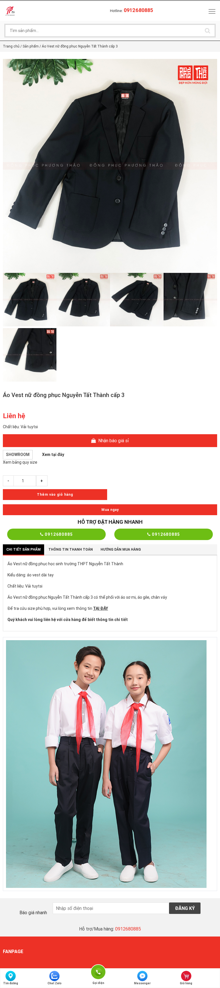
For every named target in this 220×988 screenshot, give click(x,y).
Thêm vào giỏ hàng (55, 494)
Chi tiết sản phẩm (23, 549)
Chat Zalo (55, 983)
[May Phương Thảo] (10, 10)
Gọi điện (98, 971)
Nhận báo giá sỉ (113, 440)
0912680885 (58, 534)
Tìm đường (10, 983)
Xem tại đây (53, 454)
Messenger (142, 983)
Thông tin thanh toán (70, 549)
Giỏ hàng (186, 983)
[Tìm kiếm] (207, 30)
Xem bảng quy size (20, 462)
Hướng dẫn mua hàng (121, 549)
